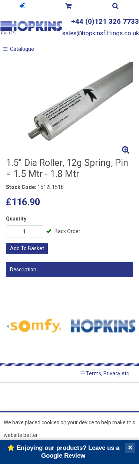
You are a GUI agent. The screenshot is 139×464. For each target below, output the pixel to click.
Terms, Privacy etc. (107, 373)
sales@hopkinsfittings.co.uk (100, 33)
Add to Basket (27, 248)
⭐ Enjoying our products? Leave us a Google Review (63, 451)
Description (23, 269)
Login (22, 7)
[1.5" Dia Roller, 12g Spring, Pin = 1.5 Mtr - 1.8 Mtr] (69, 109)
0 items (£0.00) (68, 7)
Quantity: (17, 219)
